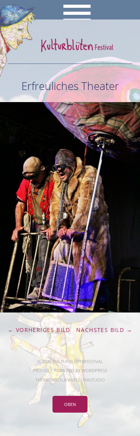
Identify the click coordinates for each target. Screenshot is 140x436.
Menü (70, 9)
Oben (70, 404)
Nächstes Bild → (104, 330)
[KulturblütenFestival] (70, 45)
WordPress (94, 370)
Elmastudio (91, 380)
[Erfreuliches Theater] (70, 310)
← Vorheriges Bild (39, 330)
